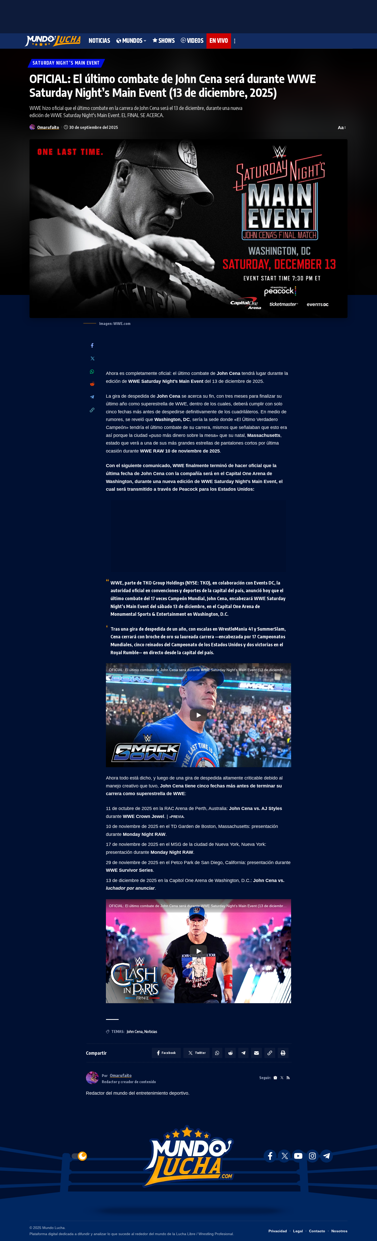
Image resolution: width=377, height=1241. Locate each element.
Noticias (150, 1031)
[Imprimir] (283, 1053)
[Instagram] (312, 1156)
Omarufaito (48, 127)
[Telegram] (92, 397)
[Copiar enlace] (92, 410)
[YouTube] (298, 1156)
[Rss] (288, 1078)
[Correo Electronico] (256, 1053)
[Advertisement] (188, 15)
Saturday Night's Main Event (66, 63)
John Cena (135, 1031)
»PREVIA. (177, 817)
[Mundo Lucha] (52, 41)
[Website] (275, 1078)
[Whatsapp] (92, 371)
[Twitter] (92, 358)
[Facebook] (92, 345)
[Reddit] (92, 384)
